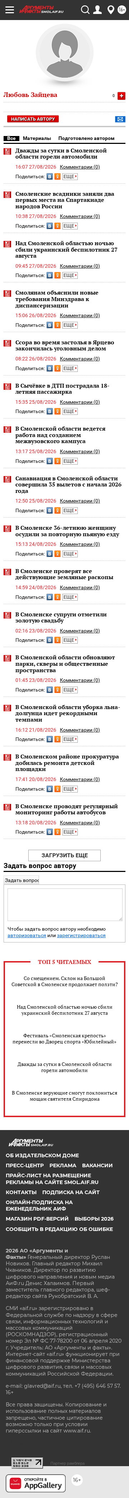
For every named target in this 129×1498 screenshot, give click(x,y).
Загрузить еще (65, 855)
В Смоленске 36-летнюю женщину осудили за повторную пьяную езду (67, 531)
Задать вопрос (22, 880)
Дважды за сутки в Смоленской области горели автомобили (61, 153)
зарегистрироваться (81, 935)
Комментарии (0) (80, 167)
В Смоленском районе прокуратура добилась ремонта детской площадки (67, 762)
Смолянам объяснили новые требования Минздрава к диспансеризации (57, 299)
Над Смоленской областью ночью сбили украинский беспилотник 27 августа (66, 249)
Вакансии (97, 1165)
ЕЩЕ (69, 176)
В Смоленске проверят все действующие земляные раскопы (64, 574)
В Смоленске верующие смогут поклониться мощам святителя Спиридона (64, 1096)
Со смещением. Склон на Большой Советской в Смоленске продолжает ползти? (64, 981)
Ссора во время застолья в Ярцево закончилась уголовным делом (64, 345)
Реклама (62, 1165)
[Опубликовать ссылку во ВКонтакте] (50, 176)
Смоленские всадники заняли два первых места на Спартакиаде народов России (64, 200)
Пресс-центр (25, 1165)
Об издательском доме (42, 1155)
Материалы (37, 138)
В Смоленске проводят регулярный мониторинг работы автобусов (66, 809)
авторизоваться (27, 935)
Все (11, 138)
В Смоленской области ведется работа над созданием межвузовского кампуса (60, 435)
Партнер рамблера (68, 1463)
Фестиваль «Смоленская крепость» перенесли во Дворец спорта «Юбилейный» (64, 1038)
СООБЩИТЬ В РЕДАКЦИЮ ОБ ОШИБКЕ (59, 1229)
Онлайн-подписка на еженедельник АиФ (39, 1205)
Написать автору (33, 119)
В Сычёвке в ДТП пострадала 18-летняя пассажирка (62, 389)
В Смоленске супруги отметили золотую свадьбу (61, 617)
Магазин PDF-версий (37, 1219)
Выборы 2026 (94, 1219)
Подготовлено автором (86, 138)
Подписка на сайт (71, 1192)
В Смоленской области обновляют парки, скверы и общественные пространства (65, 663)
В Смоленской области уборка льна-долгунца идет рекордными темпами (67, 713)
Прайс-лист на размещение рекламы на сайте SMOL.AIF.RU (52, 1178)
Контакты (21, 1192)
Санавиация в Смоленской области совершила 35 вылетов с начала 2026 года (68, 484)
